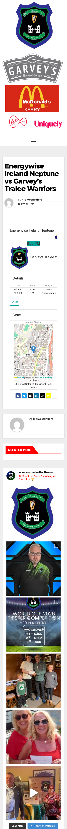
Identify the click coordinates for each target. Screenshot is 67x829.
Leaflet (20, 377)
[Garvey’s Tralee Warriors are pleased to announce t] (33, 568)
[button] (33, 349)
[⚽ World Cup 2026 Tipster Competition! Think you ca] (33, 624)
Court (14, 301)
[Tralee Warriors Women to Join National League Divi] (33, 512)
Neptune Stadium (33, 322)
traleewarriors (32, 199)
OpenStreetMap (45, 377)
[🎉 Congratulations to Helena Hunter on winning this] (33, 737)
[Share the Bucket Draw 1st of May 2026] (33, 793)
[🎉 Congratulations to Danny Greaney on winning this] (33, 681)
